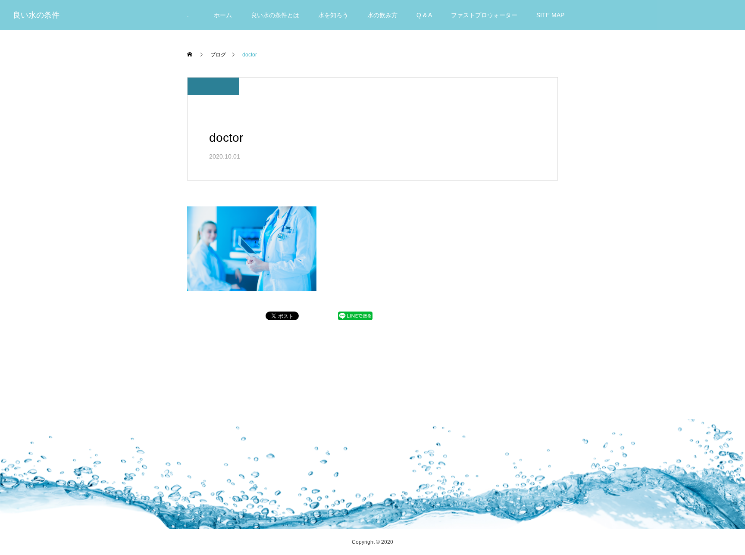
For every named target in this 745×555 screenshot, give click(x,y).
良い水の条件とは (275, 15)
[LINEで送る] (355, 317)
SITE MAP (550, 15)
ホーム (223, 15)
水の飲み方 (382, 15)
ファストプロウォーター (484, 15)
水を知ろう (333, 15)
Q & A (424, 15)
